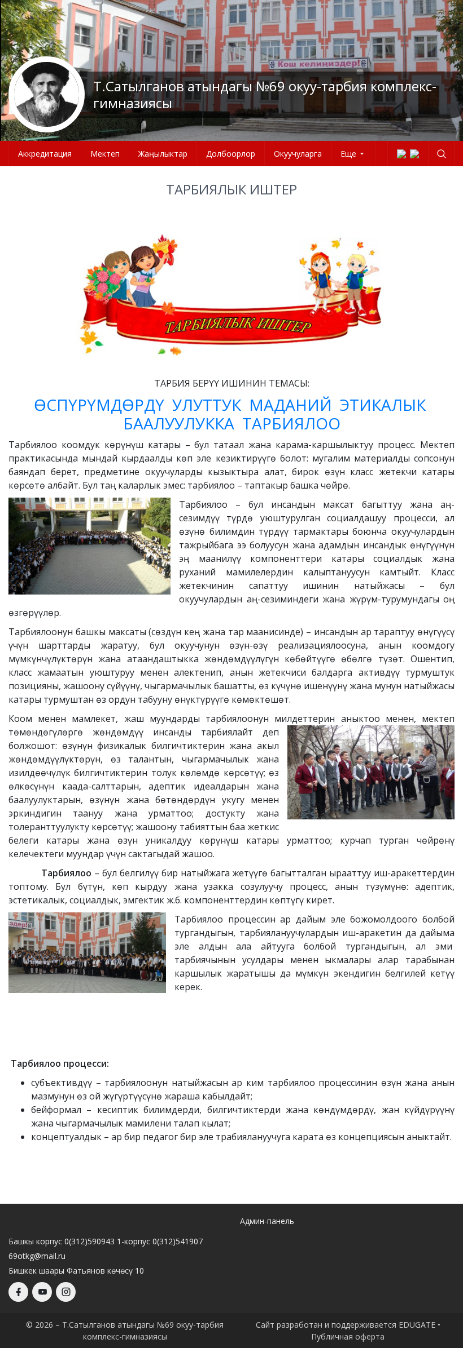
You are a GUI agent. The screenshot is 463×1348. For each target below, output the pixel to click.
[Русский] (414, 153)
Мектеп (105, 153)
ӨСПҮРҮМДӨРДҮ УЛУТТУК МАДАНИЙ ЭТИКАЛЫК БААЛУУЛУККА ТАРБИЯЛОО (232, 414)
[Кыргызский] (401, 153)
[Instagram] (66, 1292)
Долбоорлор (230, 153)
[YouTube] (42, 1292)
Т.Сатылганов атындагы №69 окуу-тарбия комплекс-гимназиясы (264, 94)
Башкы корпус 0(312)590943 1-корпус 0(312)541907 (105, 1241)
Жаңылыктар (162, 153)
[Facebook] (18, 1292)
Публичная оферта (348, 1336)
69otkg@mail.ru (36, 1256)
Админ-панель (267, 1221)
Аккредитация (45, 153)
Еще (348, 153)
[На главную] (46, 94)
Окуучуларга (298, 153)
